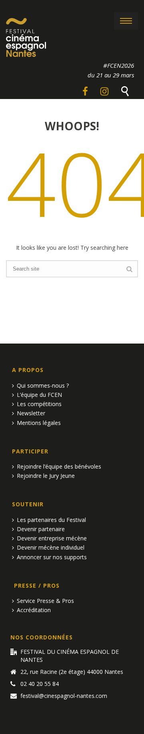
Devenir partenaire (41, 529)
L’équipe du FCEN (39, 394)
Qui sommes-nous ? (43, 385)
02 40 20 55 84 (39, 683)
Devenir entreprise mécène (52, 538)
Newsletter (31, 413)
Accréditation (34, 610)
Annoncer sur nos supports (52, 557)
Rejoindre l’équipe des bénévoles (59, 466)
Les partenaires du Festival (51, 520)
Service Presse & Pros (45, 601)
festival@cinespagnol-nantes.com (63, 696)
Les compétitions (39, 404)
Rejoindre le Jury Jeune (46, 475)
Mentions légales (39, 423)
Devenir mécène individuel (50, 547)
